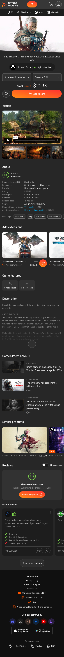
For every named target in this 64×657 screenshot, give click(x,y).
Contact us (32, 588)
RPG (43, 204)
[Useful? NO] (47, 550)
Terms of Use (32, 576)
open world (20, 216)
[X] (20, 621)
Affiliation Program (32, 584)
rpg (30, 216)
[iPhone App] (21, 631)
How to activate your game (36, 188)
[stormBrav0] (8, 514)
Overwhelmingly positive (35, 210)
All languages (56, 465)
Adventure (35, 204)
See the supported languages (37, 185)
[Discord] (12, 621)
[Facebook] (36, 621)
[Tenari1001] (60, 514)
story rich (40, 216)
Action (27, 204)
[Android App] (43, 631)
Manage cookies (32, 641)
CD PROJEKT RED (32, 194)
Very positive (30, 207)
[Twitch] (51, 621)
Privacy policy (32, 580)
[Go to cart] (51, 4)
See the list (29, 182)
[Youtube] (44, 621)
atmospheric (54, 216)
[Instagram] (28, 621)
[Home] (10, 4)
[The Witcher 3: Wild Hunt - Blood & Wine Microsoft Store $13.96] (24, 245)
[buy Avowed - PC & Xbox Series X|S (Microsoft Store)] (24, 440)
